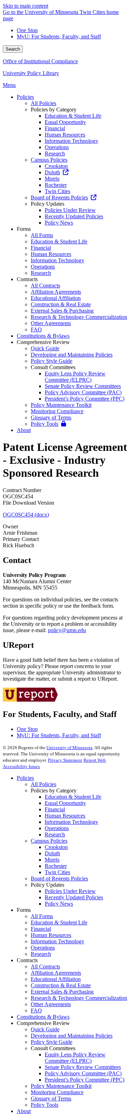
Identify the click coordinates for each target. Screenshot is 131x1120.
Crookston (56, 847)
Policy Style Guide (51, 1042)
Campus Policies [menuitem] (49, 160)
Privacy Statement (65, 760)
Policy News (59, 904)
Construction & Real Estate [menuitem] (61, 304)
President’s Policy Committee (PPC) (84, 1080)
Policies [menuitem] (25, 97)
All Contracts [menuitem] (45, 285)
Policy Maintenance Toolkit (61, 1086)
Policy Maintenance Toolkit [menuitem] (61, 405)
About (24, 1111)
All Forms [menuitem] (42, 235)
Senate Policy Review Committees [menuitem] (83, 386)
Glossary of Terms (51, 1098)
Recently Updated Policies (74, 897)
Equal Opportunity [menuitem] (65, 122)
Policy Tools (44, 1105)
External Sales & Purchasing (62, 992)
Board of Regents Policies (59, 878)
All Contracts (45, 966)
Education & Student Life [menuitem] (73, 116)
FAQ (36, 1010)
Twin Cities (57, 872)
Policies (25, 778)
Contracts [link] (27, 279)
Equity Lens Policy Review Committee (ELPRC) (75, 1058)
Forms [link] (24, 229)
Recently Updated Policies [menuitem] (74, 216)
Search (13, 49)
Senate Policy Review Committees (83, 1067)
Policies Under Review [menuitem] (70, 210)
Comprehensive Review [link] (43, 342)
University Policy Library (31, 73)
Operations (57, 828)
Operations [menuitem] (57, 147)
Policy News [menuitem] (59, 223)
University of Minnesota (69, 747)
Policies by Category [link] (54, 109)
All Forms (42, 916)
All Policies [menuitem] (43, 103)
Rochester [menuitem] (56, 185)
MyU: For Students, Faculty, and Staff (59, 36)
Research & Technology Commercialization (79, 998)
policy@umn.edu (67, 630)
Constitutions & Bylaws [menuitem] (43, 336)
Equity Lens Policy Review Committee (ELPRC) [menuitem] (75, 377)
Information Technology (71, 822)
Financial (55, 809)
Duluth (52, 853)
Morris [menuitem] (52, 179)
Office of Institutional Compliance (40, 61)
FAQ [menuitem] (36, 329)
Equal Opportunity (65, 803)
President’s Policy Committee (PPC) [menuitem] (84, 399)
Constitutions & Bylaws (43, 1017)
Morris (52, 860)
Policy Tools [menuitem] (44, 424)
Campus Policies (49, 841)
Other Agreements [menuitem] (51, 323)
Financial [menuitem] (55, 128)
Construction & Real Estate (61, 985)
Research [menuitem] (55, 153)
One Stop (27, 30)
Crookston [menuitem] (56, 166)
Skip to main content (25, 6)
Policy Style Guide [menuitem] (51, 361)
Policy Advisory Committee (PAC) (83, 1073)
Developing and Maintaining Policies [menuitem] (71, 355)
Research (55, 834)
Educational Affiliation (56, 979)
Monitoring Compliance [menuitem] (57, 411)
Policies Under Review (70, 891)
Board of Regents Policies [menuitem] (59, 197)
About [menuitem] (24, 430)
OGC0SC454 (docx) (26, 515)
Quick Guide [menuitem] (45, 348)
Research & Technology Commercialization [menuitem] (79, 317)
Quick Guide (45, 1029)
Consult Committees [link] (53, 367)
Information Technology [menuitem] (71, 141)
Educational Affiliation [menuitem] (56, 298)
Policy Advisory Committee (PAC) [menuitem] (83, 392)
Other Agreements (51, 1004)
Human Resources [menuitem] (65, 135)
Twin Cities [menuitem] (57, 191)
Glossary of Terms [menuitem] (51, 417)
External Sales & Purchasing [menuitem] (62, 311)
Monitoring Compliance (57, 1092)
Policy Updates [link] (47, 204)
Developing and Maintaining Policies (71, 1036)
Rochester (56, 866)
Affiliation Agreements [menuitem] (56, 292)
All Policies (43, 784)
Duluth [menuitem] (52, 172)
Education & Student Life (73, 797)
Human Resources (65, 816)
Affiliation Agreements (56, 973)
